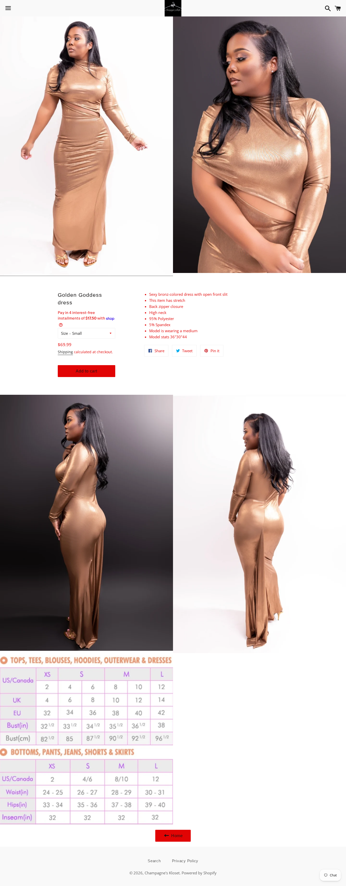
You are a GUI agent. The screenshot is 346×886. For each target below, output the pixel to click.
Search (154, 861)
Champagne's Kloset (162, 872)
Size (64, 333)
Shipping (65, 351)
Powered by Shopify (199, 872)
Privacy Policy (185, 861)
